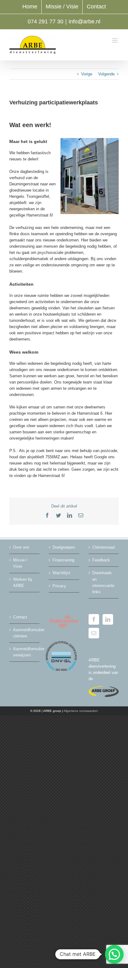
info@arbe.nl (84, 21)
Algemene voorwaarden (81, 711)
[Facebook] (94, 619)
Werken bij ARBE (22, 582)
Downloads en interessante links (103, 582)
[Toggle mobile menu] (115, 40)
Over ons (21, 547)
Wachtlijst (61, 572)
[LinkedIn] (108, 619)
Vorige (86, 74)
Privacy (59, 586)
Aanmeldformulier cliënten (24, 632)
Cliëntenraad (103, 547)
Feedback (101, 560)
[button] (114, 954)
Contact (20, 617)
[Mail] (94, 633)
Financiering (63, 560)
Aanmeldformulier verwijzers (24, 651)
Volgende (106, 74)
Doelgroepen (64, 547)
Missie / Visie (20, 563)
